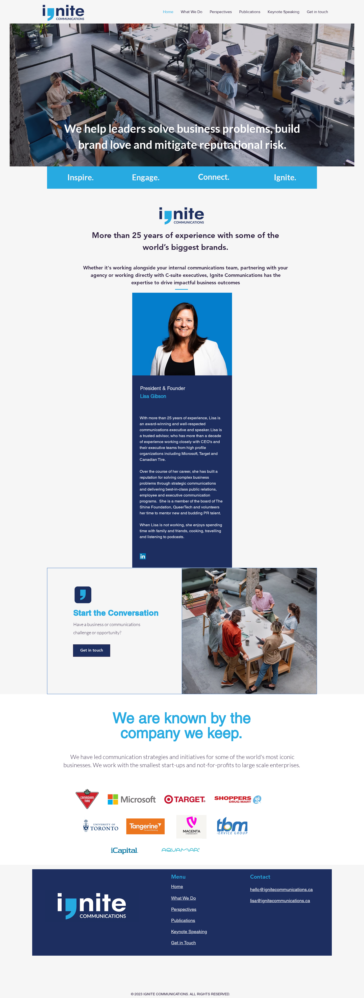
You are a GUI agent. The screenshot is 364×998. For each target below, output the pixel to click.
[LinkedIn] (143, 556)
